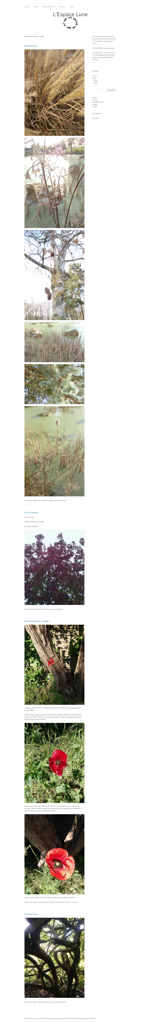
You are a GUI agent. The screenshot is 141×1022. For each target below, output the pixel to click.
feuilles (46, 609)
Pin (48, 500)
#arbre (35, 500)
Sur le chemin (31, 512)
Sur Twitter (96, 118)
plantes (51, 500)
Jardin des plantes (48, 1002)
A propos (36, 7)
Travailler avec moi (49, 7)
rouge (51, 609)
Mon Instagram (97, 113)
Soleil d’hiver (30, 45)
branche (40, 1002)
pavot (61, 902)
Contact (72, 7)
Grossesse (52, 902)
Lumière (43, 500)
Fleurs (47, 902)
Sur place (66, 902)
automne (41, 609)
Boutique (62, 7)
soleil (55, 500)
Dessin (96, 80)
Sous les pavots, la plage (36, 621)
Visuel (30, 500)
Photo (26, 500)
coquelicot (41, 902)
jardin (57, 902)
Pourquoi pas (31, 914)
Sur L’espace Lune (109, 48)
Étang (39, 500)
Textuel (26, 609)
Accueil (26, 7)
